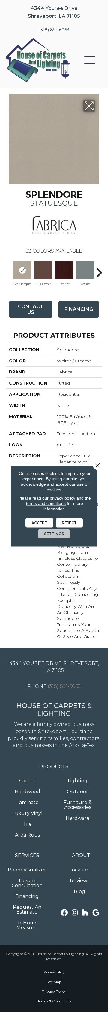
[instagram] (74, 913)
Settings (54, 533)
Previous (9, 270)
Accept (39, 522)
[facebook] (64, 913)
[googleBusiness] (96, 913)
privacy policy (62, 497)
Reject (69, 522)
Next (99, 270)
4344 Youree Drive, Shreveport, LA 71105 (54, 667)
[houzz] (85, 913)
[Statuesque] (22, 270)
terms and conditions (46, 503)
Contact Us (31, 309)
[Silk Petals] (43, 270)
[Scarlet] (64, 270)
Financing (78, 309)
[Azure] (85, 270)
